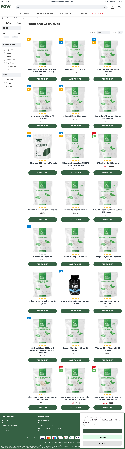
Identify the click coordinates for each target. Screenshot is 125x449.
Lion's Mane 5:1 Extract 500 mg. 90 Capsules (42, 398)
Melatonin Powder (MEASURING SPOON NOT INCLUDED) (42, 70)
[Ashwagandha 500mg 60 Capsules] (42, 99)
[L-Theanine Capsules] (42, 240)
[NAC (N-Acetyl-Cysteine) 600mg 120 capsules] (108, 193)
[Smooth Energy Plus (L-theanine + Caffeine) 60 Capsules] (75, 380)
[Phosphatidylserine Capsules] (108, 240)
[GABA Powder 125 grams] (108, 146)
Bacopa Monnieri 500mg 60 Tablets (75, 349)
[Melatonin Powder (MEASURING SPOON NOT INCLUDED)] (42, 53)
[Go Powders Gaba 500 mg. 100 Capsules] (75, 284)
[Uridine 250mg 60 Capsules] (75, 240)
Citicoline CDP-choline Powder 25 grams (43, 302)
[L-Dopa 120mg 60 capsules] (75, 99)
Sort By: (92, 32)
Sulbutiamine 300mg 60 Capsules (108, 70)
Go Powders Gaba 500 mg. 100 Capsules (75, 302)
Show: (114, 32)
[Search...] (105, 7)
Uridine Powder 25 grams (75, 210)
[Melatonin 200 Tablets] (75, 53)
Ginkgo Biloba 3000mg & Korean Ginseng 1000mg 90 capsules (42, 350)
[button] (42, 79)
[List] (31, 32)
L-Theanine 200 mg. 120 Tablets (42, 163)
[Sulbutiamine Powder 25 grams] (42, 193)
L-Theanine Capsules (42, 257)
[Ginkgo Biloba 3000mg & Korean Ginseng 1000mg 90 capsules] (42, 331)
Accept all (102, 431)
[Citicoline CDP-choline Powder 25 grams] (42, 284)
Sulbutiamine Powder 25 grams (42, 210)
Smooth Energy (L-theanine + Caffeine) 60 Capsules (107, 398)
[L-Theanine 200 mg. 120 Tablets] (42, 146)
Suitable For (9, 45)
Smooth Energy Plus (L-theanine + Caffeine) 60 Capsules (75, 398)
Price (5, 28)
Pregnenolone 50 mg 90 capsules (108, 302)
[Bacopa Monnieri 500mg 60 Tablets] (75, 331)
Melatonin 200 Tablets (75, 69)
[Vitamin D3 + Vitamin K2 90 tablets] (108, 331)
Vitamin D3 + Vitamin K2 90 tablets (107, 349)
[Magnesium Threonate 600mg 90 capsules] (108, 99)
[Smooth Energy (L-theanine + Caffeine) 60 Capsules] (108, 380)
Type (5, 75)
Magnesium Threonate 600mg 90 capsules (108, 117)
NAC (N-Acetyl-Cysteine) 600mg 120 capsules (107, 211)
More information (90, 425)
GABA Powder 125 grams (107, 163)
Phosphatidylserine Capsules (108, 257)
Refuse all (102, 443)
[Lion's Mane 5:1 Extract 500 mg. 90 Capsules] (42, 380)
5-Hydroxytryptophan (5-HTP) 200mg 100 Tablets (75, 164)
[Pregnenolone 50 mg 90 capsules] (108, 284)
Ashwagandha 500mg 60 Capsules (42, 117)
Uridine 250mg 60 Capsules (75, 257)
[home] (3, 18)
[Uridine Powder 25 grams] (75, 193)
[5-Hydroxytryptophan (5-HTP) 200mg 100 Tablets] (75, 146)
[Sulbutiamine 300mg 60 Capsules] (108, 53)
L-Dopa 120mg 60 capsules (75, 116)
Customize (102, 437)
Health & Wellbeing (14, 18)
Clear (19, 23)
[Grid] (28, 32)
